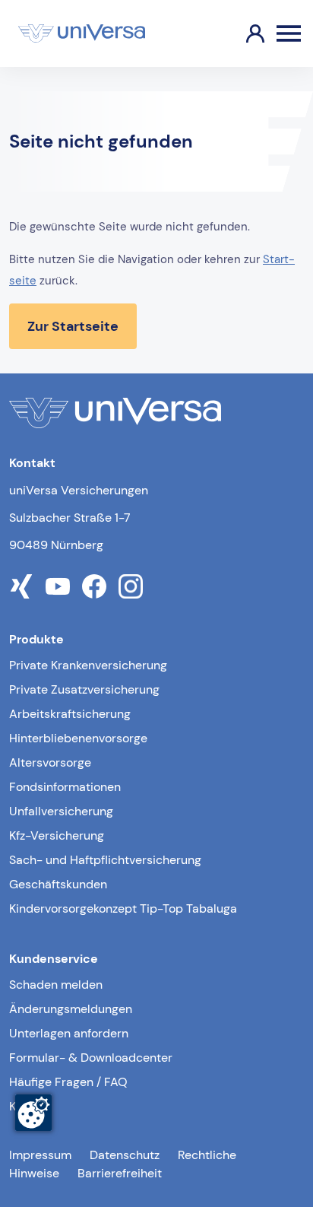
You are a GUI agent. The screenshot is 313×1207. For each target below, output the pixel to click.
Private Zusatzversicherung (84, 689)
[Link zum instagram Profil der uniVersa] (131, 586)
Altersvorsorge (50, 762)
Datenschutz (125, 1155)
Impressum (40, 1155)
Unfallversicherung (61, 811)
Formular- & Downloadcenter (90, 1058)
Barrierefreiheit (119, 1173)
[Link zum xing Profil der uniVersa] (21, 586)
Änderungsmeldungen (70, 1009)
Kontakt (30, 1106)
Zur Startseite (73, 326)
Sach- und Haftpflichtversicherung (105, 860)
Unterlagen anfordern (68, 1033)
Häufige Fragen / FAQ (68, 1082)
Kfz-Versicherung (56, 835)
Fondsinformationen (65, 787)
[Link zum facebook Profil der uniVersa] (94, 586)
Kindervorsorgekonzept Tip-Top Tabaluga (123, 908)
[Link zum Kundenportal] (243, 33)
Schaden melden (56, 985)
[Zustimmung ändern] (33, 1112)
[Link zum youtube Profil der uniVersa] (58, 586)
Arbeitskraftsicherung (70, 714)
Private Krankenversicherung (88, 665)
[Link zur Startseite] (81, 33)
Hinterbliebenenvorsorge (78, 738)
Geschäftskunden (58, 884)
